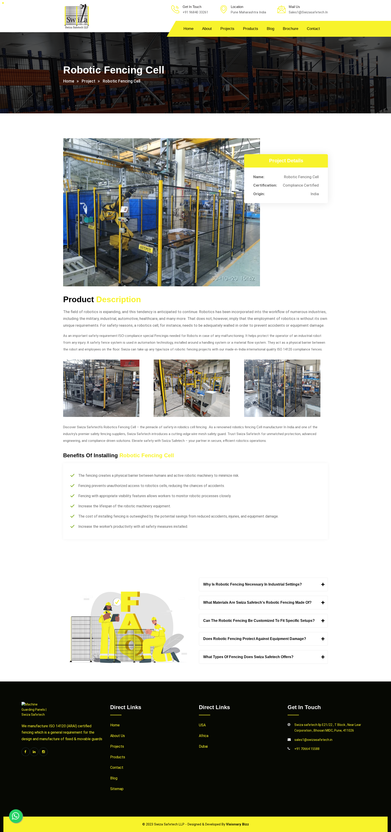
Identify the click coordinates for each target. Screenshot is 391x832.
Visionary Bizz (237, 824)
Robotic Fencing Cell (121, 81)
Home (188, 29)
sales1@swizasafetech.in (313, 740)
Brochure (290, 29)
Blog (270, 29)
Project (88, 81)
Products (250, 29)
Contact (313, 29)
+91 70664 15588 (306, 749)
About (207, 29)
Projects (227, 29)
